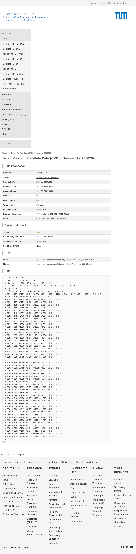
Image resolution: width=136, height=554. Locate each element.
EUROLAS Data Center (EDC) (18, 14)
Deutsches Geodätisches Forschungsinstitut (25, 17)
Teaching (53, 475)
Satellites (6, 104)
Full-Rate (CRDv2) (11, 48)
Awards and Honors (12, 497)
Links (4, 134)
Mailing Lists (8, 119)
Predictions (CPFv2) (12, 53)
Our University (9, 475)
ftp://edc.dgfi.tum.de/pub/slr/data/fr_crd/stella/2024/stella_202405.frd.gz (64, 264)
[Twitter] (126, 547)
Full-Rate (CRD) (10, 63)
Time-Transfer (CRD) (13, 83)
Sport (73, 488)
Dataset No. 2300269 (42, 153)
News (5, 479)
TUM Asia (97, 483)
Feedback (15, 547)
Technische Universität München (19, 20)
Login (102, 3)
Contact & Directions (13, 514)
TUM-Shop (76, 521)
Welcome (7, 33)
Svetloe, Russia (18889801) (47, 177)
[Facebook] (122, 547)
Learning (53, 479)
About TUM (10, 468)
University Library (11, 492)
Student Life (76, 479)
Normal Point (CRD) (12, 58)
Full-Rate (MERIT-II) (12, 78)
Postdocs (31, 526)
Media (27, 547)
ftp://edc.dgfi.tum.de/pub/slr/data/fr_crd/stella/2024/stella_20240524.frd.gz (65, 260)
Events (74, 496)
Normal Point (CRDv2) (13, 44)
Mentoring (75, 501)
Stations (6, 99)
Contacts (53, 543)
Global (98, 468)
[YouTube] (132, 547)
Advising (53, 499)
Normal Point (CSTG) (13, 73)
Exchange (97, 495)
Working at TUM (11, 505)
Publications (8, 484)
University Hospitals (12, 501)
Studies (54, 468)
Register (92, 3)
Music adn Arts (78, 492)
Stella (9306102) (43, 173)
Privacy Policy (6, 454)
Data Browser (9, 88)
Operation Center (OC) (14, 114)
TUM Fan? (8, 510)
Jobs (4, 547)
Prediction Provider (12, 109)
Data (4, 38)
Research (34, 468)
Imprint (21, 454)
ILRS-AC (6, 144)
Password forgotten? (118, 3)
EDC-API (6, 129)
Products (6, 94)
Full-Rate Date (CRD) (25, 153)
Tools (4, 124)
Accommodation (78, 483)
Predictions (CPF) (11, 68)
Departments (9, 488)
